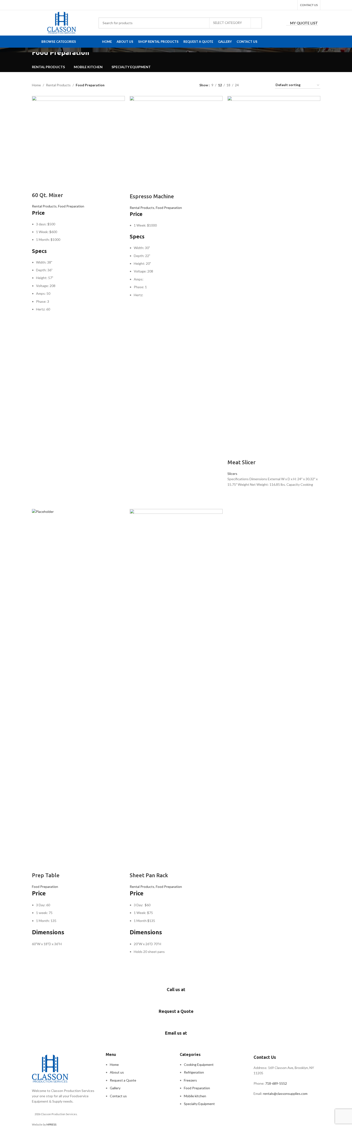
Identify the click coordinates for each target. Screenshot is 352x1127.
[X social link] (280, 4)
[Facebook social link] (273, 4)
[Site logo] (61, 22)
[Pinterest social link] (286, 4)
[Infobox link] (176, 995)
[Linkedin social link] (292, 4)
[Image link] (50, 1068)
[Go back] (26, 55)
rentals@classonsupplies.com (285, 1093)
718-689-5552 (276, 1083)
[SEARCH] (256, 23)
